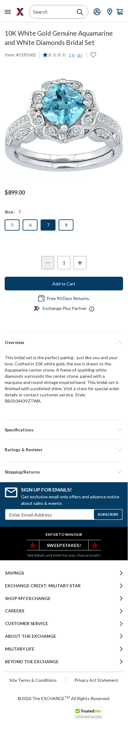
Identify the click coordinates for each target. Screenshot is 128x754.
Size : (10, 211)
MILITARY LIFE (19, 648)
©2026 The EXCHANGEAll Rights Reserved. (64, 698)
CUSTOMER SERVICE (26, 623)
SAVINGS (14, 573)
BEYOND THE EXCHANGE (32, 661)
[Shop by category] (9, 12)
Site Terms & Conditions (33, 680)
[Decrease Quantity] (47, 262)
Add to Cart (63, 283)
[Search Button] (80, 12)
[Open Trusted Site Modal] (88, 713)
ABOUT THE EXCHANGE (30, 636)
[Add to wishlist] (93, 55)
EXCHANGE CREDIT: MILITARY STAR (43, 585)
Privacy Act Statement (96, 680)
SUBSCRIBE (108, 514)
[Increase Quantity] (79, 262)
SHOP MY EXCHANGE (28, 598)
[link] (54, 55)
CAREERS (14, 610)
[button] (64, 449)
